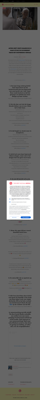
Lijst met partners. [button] (24, 209)
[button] (20, 204)
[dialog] (20, 200)
